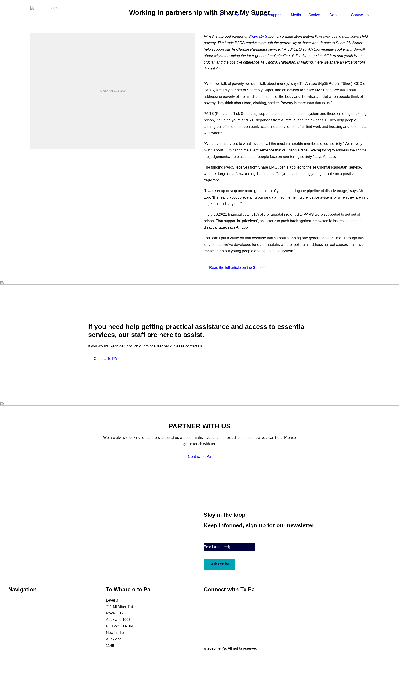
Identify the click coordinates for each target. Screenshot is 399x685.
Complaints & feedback (27, 646)
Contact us (360, 15)
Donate (335, 15)
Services (238, 15)
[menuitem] (219, 15)
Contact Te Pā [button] (105, 359)
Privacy (245, 642)
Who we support (268, 15)
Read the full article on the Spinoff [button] (236, 268)
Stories (314, 15)
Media (296, 15)
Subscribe (219, 564)
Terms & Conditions (220, 642)
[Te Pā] (52, 15)
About (217, 15)
